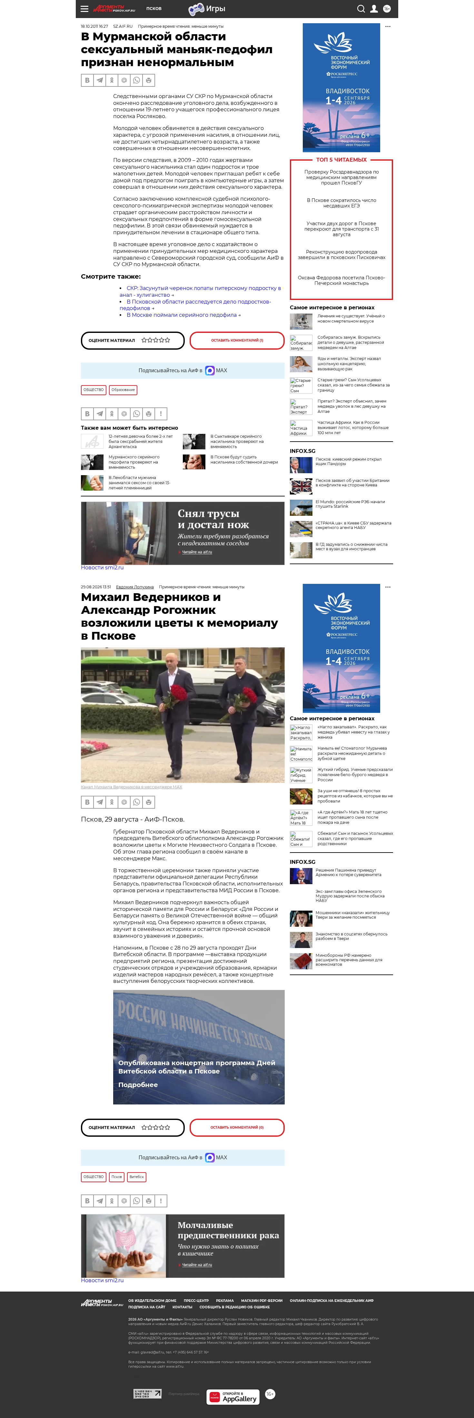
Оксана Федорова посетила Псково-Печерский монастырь (341, 280)
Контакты (182, 1307)
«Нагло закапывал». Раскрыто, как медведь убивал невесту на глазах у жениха (354, 732)
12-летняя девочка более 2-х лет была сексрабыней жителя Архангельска (141, 441)
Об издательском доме (152, 1301)
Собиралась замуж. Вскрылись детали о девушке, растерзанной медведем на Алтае (351, 342)
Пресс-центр (196, 1301)
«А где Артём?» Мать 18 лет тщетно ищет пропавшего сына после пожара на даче (353, 817)
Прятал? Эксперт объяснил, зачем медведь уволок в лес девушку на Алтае (352, 406)
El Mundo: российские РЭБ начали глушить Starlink (350, 504)
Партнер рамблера (184, 1394)
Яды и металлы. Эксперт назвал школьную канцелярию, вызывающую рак (349, 363)
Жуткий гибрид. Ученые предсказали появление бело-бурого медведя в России (355, 774)
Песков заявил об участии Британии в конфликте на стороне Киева (353, 482)
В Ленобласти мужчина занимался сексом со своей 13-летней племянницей (140, 482)
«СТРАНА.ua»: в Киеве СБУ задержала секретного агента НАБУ (353, 525)
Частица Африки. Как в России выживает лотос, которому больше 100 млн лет (353, 427)
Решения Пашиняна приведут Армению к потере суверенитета (348, 872)
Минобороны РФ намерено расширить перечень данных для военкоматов (349, 960)
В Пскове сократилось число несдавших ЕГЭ (341, 203)
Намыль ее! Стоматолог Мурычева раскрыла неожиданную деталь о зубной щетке (352, 753)
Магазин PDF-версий (261, 1301)
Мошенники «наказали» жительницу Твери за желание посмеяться (353, 915)
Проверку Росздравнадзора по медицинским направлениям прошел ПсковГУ (341, 177)
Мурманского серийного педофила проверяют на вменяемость (134, 462)
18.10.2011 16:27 (94, 26)
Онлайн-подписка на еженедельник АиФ (332, 1301)
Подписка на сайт (146, 1307)
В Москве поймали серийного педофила (182, 315)
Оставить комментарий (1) (237, 340)
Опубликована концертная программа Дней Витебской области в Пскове (196, 1067)
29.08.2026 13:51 (96, 586)
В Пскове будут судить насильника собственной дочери (244, 459)
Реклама (225, 1301)
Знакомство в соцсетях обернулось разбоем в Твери (352, 936)
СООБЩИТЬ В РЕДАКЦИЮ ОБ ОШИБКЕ (235, 1307)
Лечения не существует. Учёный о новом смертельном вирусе (351, 319)
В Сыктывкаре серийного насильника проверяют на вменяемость (237, 441)
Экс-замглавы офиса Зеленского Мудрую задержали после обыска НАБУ (350, 896)
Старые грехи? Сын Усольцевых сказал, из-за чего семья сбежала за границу (354, 385)
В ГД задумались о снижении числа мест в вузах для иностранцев (352, 546)
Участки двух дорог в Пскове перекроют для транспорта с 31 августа (341, 229)
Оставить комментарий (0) (237, 1127)
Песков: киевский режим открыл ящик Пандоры (349, 461)
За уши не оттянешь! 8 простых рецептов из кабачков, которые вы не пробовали (355, 796)
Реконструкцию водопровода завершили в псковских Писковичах (341, 254)
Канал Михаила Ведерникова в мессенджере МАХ (131, 786)
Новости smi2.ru (102, 567)
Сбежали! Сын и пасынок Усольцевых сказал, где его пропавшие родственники (355, 838)
